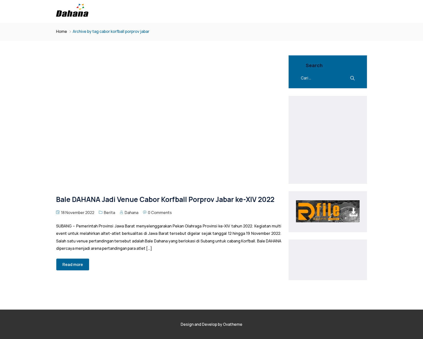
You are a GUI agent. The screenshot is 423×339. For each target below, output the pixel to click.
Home (61, 31)
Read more (72, 264)
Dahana (131, 212)
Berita (109, 212)
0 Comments (160, 212)
